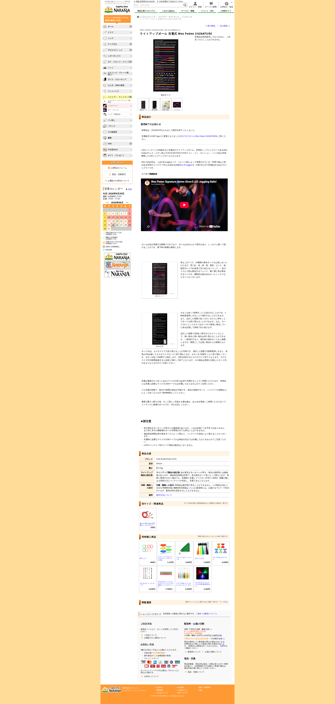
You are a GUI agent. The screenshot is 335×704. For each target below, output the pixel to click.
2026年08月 (117, 202)
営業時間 (159, 690)
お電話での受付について (117, 180)
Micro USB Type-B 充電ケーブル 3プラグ (147, 524)
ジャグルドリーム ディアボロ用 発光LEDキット (202, 584)
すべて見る (224, 602)
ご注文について (150, 635)
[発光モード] (166, 90)
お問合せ (159, 687)
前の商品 (211, 25)
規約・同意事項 (205, 687)
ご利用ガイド (182, 690)
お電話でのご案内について (155, 638)
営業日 (223, 646)
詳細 (130, 189)
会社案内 (180, 687)
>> (127, 202)
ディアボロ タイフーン (220, 558)
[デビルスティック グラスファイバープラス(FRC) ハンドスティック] (166, 572)
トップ (147, 17)
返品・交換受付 (118, 174)
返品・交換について (196, 672)
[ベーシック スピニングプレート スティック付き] (166, 548)
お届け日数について (213, 652)
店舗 (161, 1)
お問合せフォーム (119, 167)
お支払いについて (151, 676)
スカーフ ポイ (199, 558)
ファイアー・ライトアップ (168, 17)
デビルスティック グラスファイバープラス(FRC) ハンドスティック (166, 584)
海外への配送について (206, 613)
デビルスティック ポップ (147, 584)
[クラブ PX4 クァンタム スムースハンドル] (184, 572)
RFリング (143, 558)
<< (107, 202)
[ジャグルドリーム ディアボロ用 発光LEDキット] (202, 572)
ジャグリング (187, 17)
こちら (191, 487)
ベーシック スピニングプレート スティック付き (165, 558)
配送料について (194, 652)
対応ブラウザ (182, 693)
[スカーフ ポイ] (202, 548)
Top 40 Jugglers (186, 164)
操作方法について (164, 495)
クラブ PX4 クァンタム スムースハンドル (183, 584)
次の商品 (224, 25)
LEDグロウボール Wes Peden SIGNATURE (197, 136)
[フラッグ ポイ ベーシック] (184, 548)
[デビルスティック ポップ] (148, 572)
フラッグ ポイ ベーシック (183, 558)
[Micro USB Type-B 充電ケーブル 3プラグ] (148, 514)
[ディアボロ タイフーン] (221, 548)
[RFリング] (148, 548)
